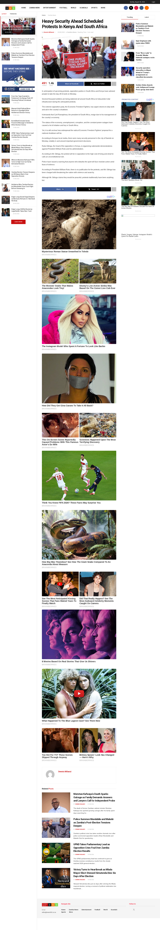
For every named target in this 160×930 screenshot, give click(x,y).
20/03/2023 (61, 32)
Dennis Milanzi (49, 32)
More (103, 8)
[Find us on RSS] (147, 8)
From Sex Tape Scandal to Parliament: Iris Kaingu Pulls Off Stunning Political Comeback (22, 98)
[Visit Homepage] (10, 7)
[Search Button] (154, 8)
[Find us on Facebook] (126, 8)
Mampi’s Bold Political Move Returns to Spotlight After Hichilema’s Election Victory (20, 110)
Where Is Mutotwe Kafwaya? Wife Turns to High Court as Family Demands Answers (23, 162)
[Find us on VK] (141, 8)
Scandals (84, 8)
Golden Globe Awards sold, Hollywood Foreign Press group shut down (145, 87)
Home (23, 8)
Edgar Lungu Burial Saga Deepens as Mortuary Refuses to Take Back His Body (23, 199)
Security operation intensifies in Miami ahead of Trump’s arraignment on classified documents (144, 72)
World (73, 8)
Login (153, 2)
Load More (18, 222)
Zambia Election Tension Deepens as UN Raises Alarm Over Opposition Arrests (23, 174)
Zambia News (34, 8)
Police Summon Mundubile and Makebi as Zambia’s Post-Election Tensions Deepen (23, 55)
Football (63, 8)
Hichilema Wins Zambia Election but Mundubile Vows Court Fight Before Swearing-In (22, 186)
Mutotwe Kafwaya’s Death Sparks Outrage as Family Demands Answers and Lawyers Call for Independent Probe (94, 797)
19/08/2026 (90, 854)
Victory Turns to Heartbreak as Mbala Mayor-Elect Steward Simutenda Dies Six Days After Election (94, 873)
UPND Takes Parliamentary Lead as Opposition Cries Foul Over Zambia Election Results (22, 135)
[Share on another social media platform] (113, 84)
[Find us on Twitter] (131, 8)
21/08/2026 (90, 804)
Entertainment (49, 8)
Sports (94, 8)
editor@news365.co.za (49, 912)
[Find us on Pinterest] (136, 8)
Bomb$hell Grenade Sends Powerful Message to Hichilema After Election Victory (22, 123)
